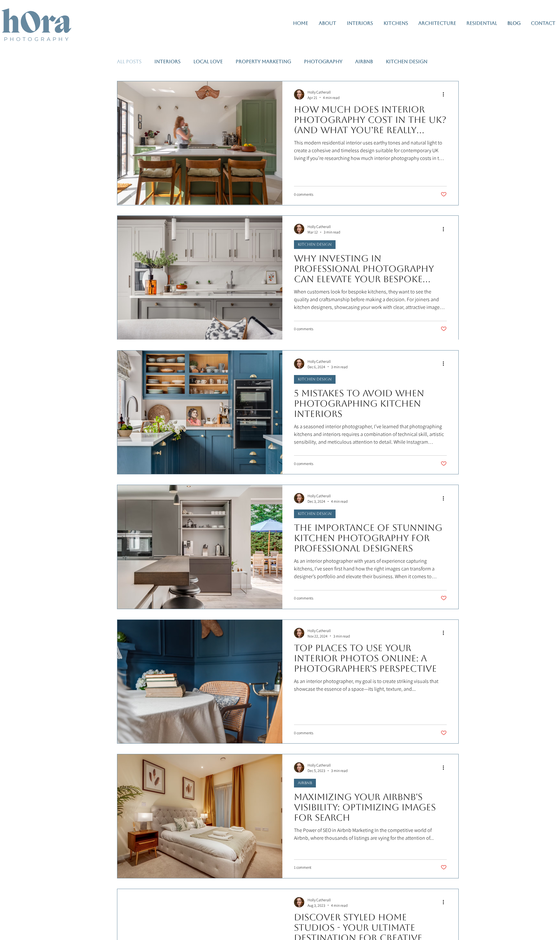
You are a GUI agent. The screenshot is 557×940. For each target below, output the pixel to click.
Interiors (167, 61)
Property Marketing (263, 61)
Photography (323, 61)
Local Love (208, 61)
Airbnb (364, 61)
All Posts (129, 61)
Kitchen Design (406, 61)
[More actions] (446, 94)
